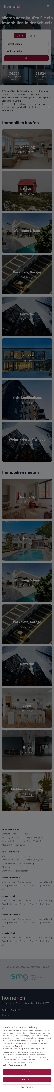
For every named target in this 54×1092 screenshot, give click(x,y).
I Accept (27, 1072)
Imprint (18, 1046)
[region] (27, 1056)
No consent (27, 1079)
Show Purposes (27, 1087)
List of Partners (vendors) (14, 1065)
